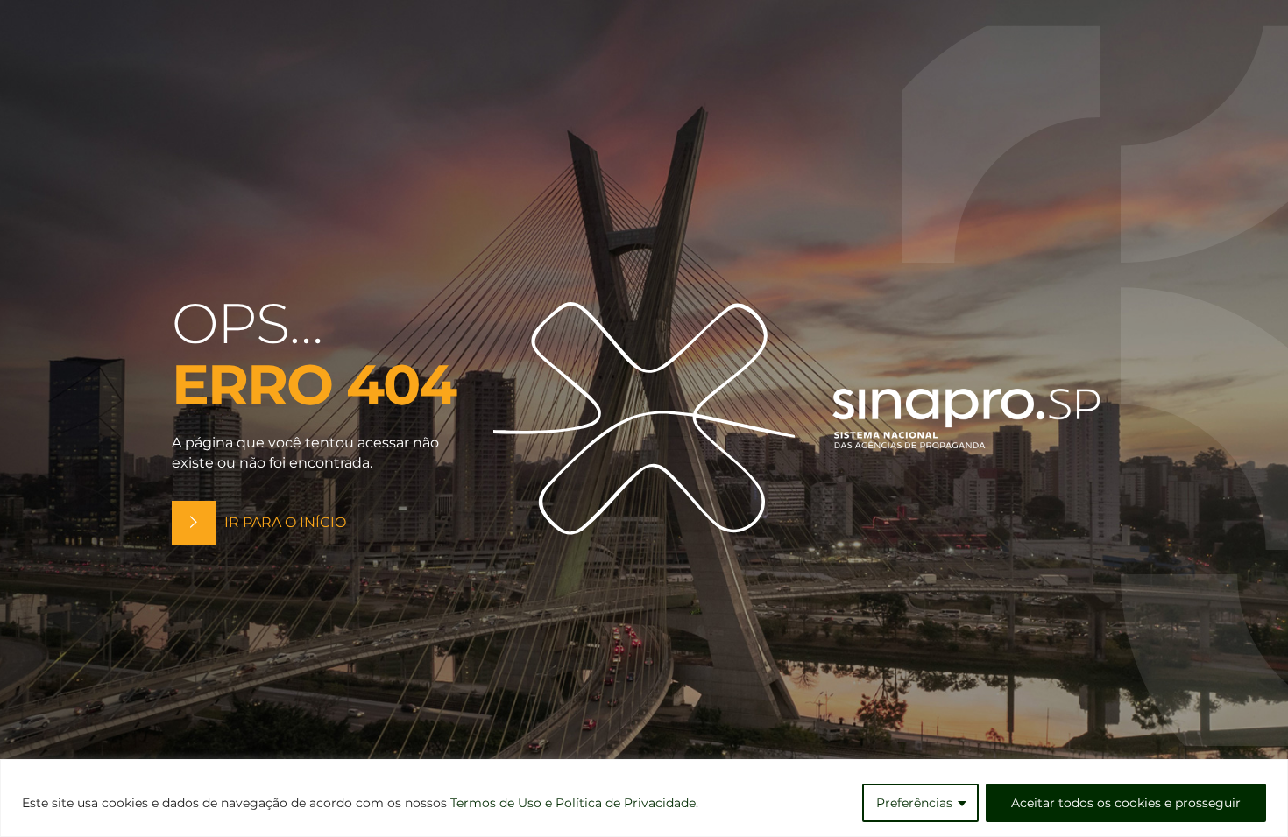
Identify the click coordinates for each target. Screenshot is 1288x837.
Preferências (914, 803)
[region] (644, 798)
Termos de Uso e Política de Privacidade (573, 803)
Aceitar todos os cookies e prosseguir (1126, 803)
